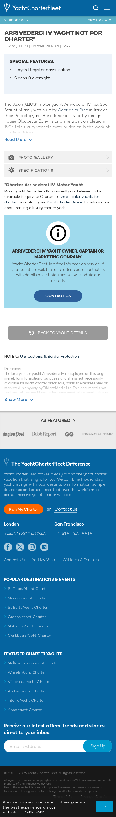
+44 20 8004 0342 (25, 534)
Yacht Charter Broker (64, 202)
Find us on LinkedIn (44, 547)
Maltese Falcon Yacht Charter (33, 663)
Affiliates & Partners (81, 559)
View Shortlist (100, 19)
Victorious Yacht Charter (29, 681)
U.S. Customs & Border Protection (49, 356)
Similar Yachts (18, 19)
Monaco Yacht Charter (27, 598)
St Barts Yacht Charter (28, 607)
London (11, 524)
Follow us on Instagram (32, 547)
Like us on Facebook (8, 547)
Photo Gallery (35, 157)
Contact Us (58, 295)
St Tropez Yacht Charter (28, 588)
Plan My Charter (23, 509)
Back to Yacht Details (62, 332)
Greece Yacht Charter (27, 616)
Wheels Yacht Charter (27, 672)
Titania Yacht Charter (26, 700)
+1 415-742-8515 (73, 534)
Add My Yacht (43, 559)
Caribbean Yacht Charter (29, 635)
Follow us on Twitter (20, 547)
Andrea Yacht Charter (27, 691)
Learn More (33, 812)
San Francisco (69, 524)
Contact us (65, 509)
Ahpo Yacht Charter (25, 709)
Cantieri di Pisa (73, 109)
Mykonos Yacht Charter (28, 626)
